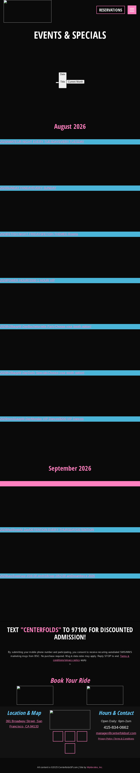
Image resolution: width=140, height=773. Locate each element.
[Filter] (57, 82)
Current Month (75, 81)
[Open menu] (132, 9)
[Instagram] (70, 748)
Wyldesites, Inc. (95, 767)
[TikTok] (82, 736)
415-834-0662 (116, 727)
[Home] (70, 719)
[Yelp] (70, 736)
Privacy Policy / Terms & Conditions (116, 738)
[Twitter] (58, 736)
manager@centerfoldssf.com (116, 733)
